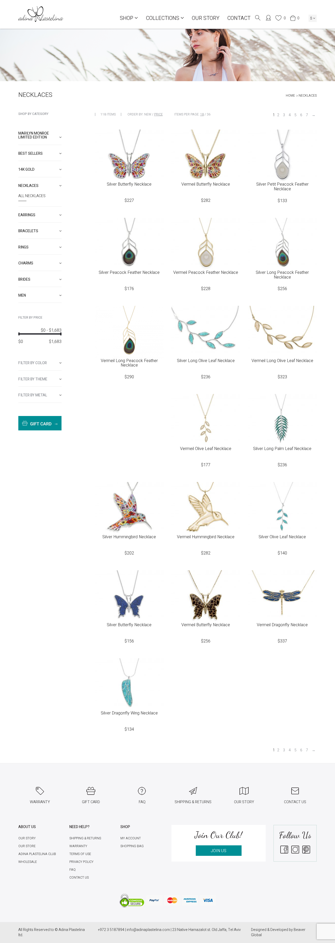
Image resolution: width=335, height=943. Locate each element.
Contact (238, 18)
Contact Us (79, 877)
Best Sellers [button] (30, 153)
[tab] (40, 135)
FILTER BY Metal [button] (32, 395)
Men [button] (22, 295)
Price (158, 114)
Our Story (205, 18)
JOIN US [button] (218, 851)
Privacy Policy (81, 861)
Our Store (27, 846)
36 (208, 114)
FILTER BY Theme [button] (32, 379)
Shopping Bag (132, 846)
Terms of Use (80, 854)
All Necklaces (32, 196)
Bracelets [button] (28, 231)
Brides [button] (24, 279)
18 (202, 114)
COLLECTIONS (163, 18)
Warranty (78, 846)
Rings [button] (23, 247)
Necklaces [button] (28, 185)
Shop (127, 18)
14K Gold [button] (26, 169)
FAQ (72, 869)
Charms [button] (25, 263)
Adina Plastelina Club (37, 854)
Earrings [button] (26, 215)
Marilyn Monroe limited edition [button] (33, 135)
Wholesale (27, 861)
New (147, 114)
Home (290, 95)
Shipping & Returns (85, 838)
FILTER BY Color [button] (32, 363)
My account (130, 838)
